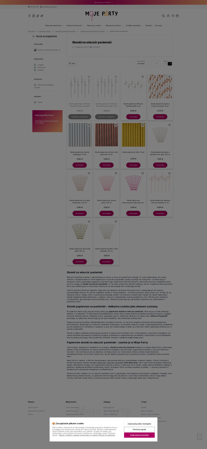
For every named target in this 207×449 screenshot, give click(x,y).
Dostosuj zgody (139, 429)
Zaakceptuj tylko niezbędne (139, 424)
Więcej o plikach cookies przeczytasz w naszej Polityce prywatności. (87, 435)
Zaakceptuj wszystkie (139, 435)
